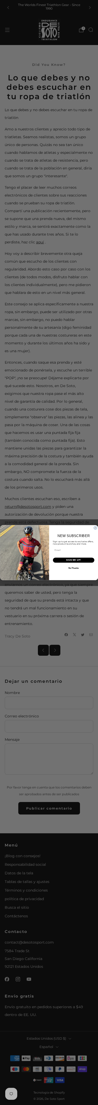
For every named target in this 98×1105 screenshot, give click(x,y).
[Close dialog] (95, 527)
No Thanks (73, 568)
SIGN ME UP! (73, 560)
